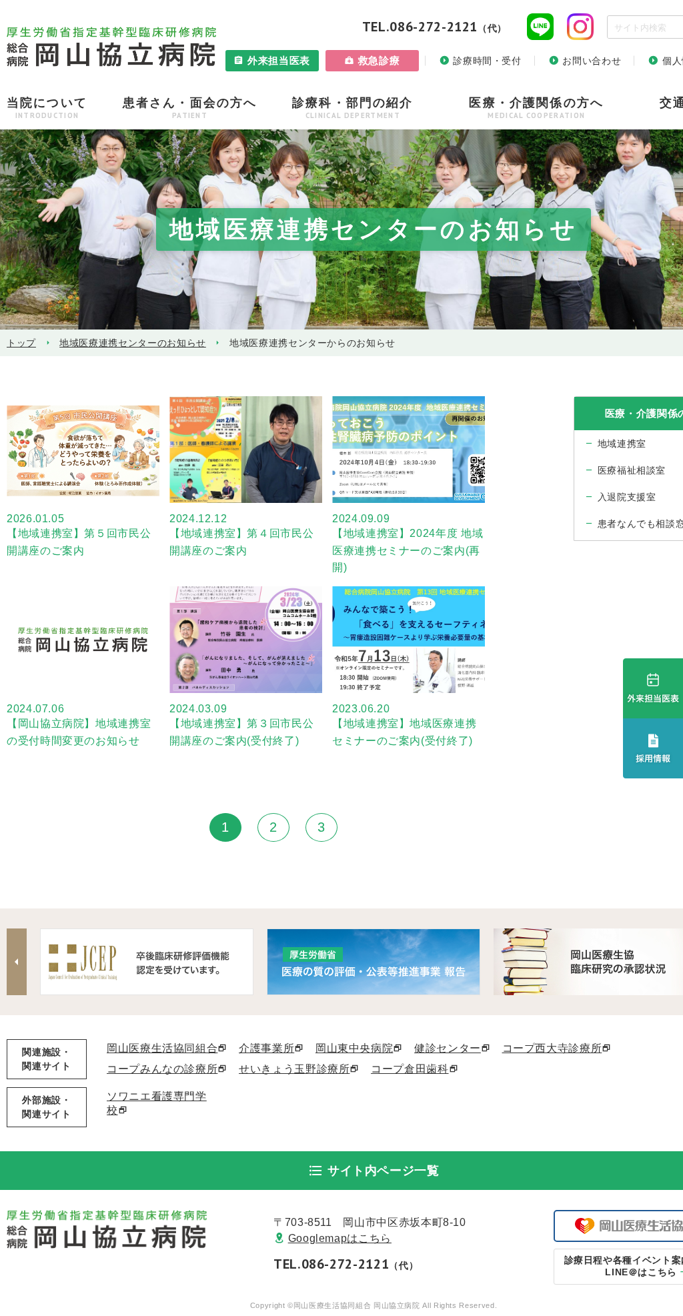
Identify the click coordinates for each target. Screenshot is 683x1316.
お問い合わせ (591, 60)
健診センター (447, 1048)
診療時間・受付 (487, 60)
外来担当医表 (278, 60)
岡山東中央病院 (354, 1048)
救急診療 (379, 60)
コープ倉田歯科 (409, 1069)
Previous (17, 961)
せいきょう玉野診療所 (294, 1069)
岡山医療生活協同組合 (162, 1048)
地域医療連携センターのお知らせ (132, 343)
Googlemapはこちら (340, 1238)
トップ (21, 343)
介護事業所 (266, 1048)
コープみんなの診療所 (162, 1069)
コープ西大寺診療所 (552, 1048)
